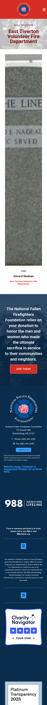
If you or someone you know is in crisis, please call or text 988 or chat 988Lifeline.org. (23, 531)
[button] (40, 10)
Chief (23, 271)
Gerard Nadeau (23, 276)
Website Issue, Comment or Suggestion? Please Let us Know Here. (23, 469)
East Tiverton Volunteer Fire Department (23, 282)
